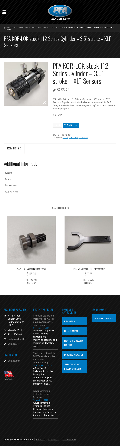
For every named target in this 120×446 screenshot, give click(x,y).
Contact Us (13, 344)
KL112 (65, 138)
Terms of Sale (69, 439)
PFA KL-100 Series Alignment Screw (31, 268)
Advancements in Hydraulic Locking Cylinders (41, 394)
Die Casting (69, 321)
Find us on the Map (17, 339)
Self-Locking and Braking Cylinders (72, 366)
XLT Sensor (83, 138)
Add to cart (72, 125)
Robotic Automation (73, 354)
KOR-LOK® (73, 138)
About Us (40, 439)
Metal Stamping (71, 331)
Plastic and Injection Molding (74, 343)
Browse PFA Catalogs (103, 318)
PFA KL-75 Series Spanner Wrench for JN (88, 268)
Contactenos (14, 361)
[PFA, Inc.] (60, 12)
